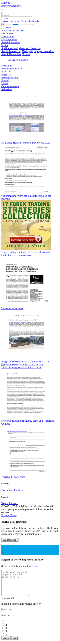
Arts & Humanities (11, 54)
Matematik (24, 48)
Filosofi (5, 80)
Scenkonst (6, 71)
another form (30, 566)
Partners (13, 503)
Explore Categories (11, 5)
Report (4, 503)
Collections (19, 30)
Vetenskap (35, 48)
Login (4, 18)
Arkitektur (6, 89)
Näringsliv (27, 51)
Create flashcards (30, 21)
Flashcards (7, 30)
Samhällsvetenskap (11, 51)
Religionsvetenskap (11, 68)
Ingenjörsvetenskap (44, 51)
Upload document (11, 21)
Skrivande (6, 65)
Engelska (6, 74)
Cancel (6, 638)
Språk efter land (9, 48)
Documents (7, 490)
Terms (13, 515)
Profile (4, 45)
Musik (4, 83)
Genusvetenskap (10, 86)
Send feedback (10, 540)
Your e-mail (7, 598)
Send (15, 638)
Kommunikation (9, 77)
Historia (26, 54)
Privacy (5, 515)
